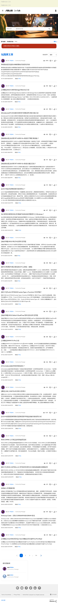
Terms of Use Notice (6, 594)
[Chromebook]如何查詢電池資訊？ (13, 366)
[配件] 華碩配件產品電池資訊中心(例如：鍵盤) (16, 267)
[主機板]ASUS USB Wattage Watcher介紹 (15, 90)
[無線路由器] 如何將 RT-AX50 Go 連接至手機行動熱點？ (20, 138)
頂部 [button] (4, 600)
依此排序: (45, 54)
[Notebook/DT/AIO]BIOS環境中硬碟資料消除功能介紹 (19, 113)
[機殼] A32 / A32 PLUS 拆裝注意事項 (13, 391)
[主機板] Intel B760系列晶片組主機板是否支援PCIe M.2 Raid (21, 539)
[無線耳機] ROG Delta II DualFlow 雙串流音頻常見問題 (19, 315)
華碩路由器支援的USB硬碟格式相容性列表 (15, 65)
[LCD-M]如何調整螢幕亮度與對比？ (13, 189)
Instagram (17, 586)
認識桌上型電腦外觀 (8, 488)
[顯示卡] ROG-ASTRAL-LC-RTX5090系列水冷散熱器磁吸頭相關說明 (24, 467)
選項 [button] (55, 41)
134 (36, 555)
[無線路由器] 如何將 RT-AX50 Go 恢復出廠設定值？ (18, 164)
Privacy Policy (17, 594)
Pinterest (39, 586)
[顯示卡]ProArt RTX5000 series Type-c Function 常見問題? (21, 292)
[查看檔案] (3, 61)
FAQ (19, 78)
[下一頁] (41, 555)
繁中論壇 (3, 41)
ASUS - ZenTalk (12, 10)
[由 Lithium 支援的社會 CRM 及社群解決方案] (53, 601)
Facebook (26, 586)
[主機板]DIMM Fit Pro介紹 (10, 341)
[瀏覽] (3, 10)
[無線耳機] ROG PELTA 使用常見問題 (13, 242)
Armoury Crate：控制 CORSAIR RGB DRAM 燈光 (18, 516)
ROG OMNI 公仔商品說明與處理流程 (13, 440)
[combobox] (33, 29)
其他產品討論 (10, 41)
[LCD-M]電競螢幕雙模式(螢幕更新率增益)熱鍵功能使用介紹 (21, 417)
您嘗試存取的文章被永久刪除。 (11, 46)
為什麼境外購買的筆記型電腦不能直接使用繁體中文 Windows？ (22, 214)
